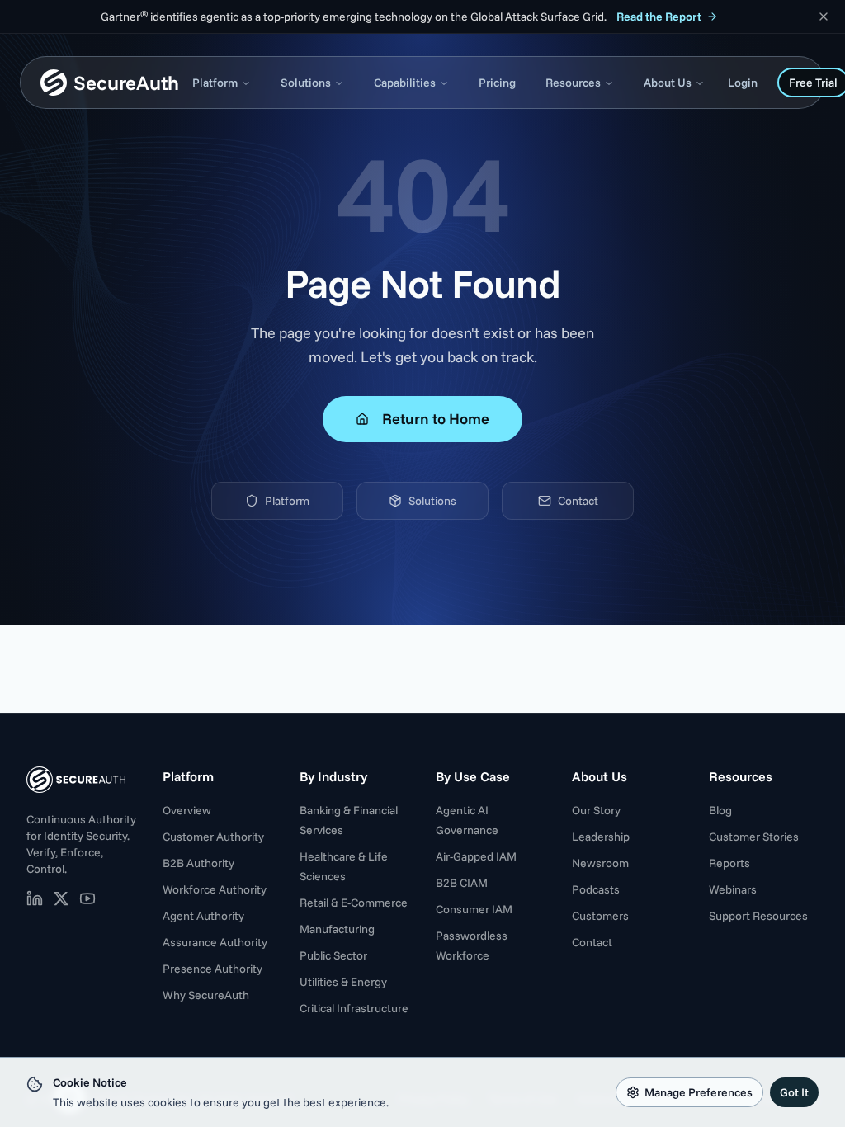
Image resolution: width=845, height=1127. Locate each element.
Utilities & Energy (343, 981)
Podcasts (596, 889)
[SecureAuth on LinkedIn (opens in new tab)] (34, 898)
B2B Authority (198, 863)
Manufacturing (337, 929)
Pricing (497, 82)
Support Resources (758, 915)
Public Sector (333, 955)
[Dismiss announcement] (823, 16)
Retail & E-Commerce (354, 902)
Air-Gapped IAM (476, 856)
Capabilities (405, 82)
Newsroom (600, 863)
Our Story (596, 810)
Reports (729, 863)
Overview (187, 810)
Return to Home (435, 418)
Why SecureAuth (206, 995)
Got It (794, 1092)
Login (743, 82)
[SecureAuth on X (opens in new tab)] (61, 898)
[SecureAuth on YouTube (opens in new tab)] (87, 898)
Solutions (306, 82)
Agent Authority (203, 915)
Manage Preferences (698, 1092)
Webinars (733, 889)
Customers (600, 915)
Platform (215, 82)
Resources (573, 82)
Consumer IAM (474, 909)
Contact (578, 500)
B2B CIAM (462, 882)
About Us (668, 82)
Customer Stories (754, 836)
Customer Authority (213, 836)
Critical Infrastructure (354, 1008)
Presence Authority (212, 968)
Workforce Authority (215, 889)
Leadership (601, 836)
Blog (720, 810)
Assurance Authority (215, 942)
